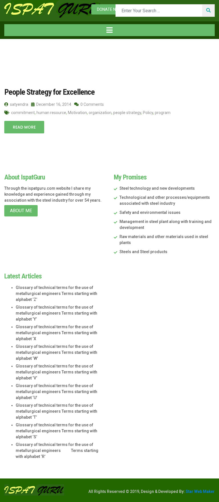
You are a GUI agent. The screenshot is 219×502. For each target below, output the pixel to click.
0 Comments (92, 104)
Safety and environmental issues (150, 212)
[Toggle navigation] (109, 30)
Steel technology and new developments (157, 188)
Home (16, 50)
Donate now (109, 9)
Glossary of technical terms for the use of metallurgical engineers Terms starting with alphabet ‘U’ (56, 391)
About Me (21, 210)
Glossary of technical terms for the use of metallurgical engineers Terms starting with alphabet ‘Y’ (56, 313)
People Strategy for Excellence (49, 92)
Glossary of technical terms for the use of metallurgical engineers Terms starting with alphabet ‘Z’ (56, 293)
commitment (23, 112)
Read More (24, 127)
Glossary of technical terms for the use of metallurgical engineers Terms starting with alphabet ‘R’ (57, 450)
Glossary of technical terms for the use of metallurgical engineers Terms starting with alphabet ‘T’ (56, 411)
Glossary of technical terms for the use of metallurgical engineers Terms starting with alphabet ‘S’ (56, 431)
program (163, 112)
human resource (51, 112)
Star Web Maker (200, 491)
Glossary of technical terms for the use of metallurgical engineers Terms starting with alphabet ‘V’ (56, 372)
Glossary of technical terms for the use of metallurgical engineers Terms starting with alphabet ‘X (56, 333)
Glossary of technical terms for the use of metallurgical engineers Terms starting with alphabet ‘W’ (56, 352)
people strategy (127, 112)
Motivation (77, 112)
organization (100, 112)
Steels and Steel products (143, 251)
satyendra (18, 104)
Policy (148, 112)
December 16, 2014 (53, 104)
